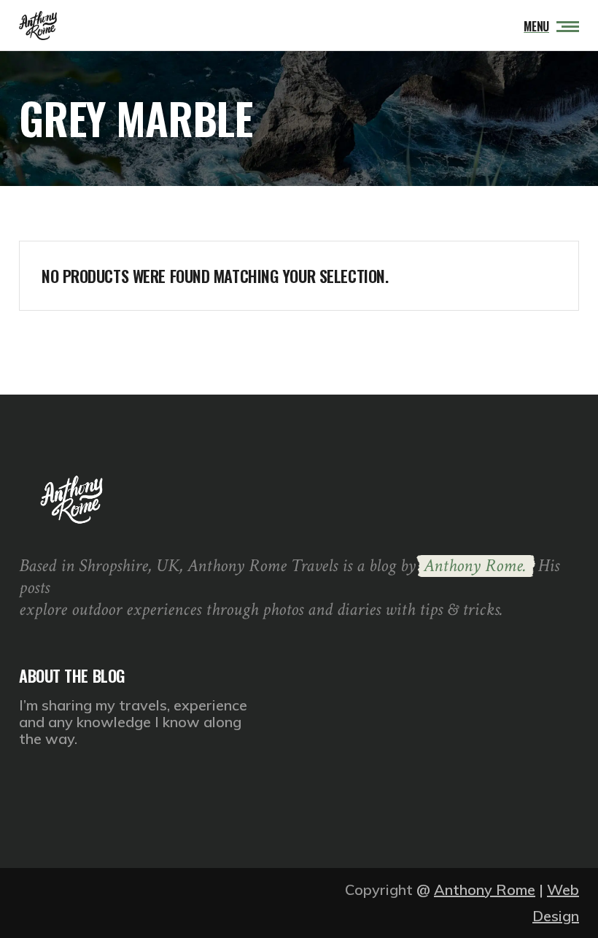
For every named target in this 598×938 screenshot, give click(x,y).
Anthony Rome (484, 889)
